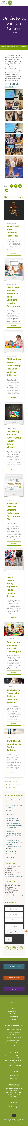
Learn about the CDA (14, 1011)
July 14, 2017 (10, 737)
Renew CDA (14, 1075)
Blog (14, 1045)
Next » (14, 787)
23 (6, 787)
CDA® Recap (10, 811)
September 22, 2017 (11, 223)
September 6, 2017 (11, 428)
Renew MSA (14, 1078)
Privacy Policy (7, 1119)
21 (17, 784)
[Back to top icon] (14, 1115)
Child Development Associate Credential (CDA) (14, 1057)
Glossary (14, 1019)
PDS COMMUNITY (14, 978)
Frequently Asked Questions (14, 1043)
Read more (14, 253)
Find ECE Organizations (14, 1037)
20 (13, 784)
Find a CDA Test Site (14, 1035)
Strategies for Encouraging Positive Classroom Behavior (14, 696)
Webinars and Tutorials (14, 1040)
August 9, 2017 (10, 574)
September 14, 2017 (11, 356)
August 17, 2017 (10, 500)
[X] (15, 185)
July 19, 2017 (10, 686)
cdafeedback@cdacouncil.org (14, 876)
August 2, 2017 (10, 639)
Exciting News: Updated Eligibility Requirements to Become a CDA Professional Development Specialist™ (14, 844)
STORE (14, 989)
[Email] (6, 189)
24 (9, 787)
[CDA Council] (6, 3)
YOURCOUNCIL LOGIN (14, 966)
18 (6, 784)
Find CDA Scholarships (14, 1029)
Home (3, 46)
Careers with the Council (14, 1006)
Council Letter (10, 814)
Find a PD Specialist (14, 1032)
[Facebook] (11, 185)
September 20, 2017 (11, 284)
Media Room (14, 1014)
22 (21, 784)
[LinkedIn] (19, 185)
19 (9, 784)
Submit (8, 939)
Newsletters (10, 46)
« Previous (8, 781)
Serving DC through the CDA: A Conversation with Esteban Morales (14, 825)
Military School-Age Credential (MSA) (14, 1061)
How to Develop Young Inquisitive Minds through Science (12, 586)
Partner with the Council (14, 1065)
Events (14, 1008)
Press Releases (14, 1016)
